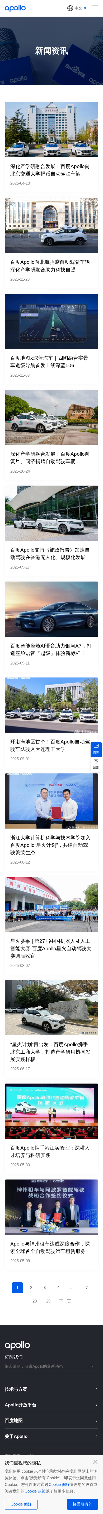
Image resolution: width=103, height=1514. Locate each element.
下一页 (65, 1301)
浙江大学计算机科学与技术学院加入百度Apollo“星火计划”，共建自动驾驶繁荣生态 (50, 845)
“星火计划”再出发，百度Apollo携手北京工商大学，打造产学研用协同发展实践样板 (50, 1052)
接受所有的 (82, 1504)
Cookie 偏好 (59, 1484)
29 (48, 1301)
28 (34, 1301)
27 (85, 1288)
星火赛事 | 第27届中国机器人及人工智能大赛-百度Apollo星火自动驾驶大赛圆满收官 (50, 948)
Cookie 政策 (35, 1491)
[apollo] (15, 8)
